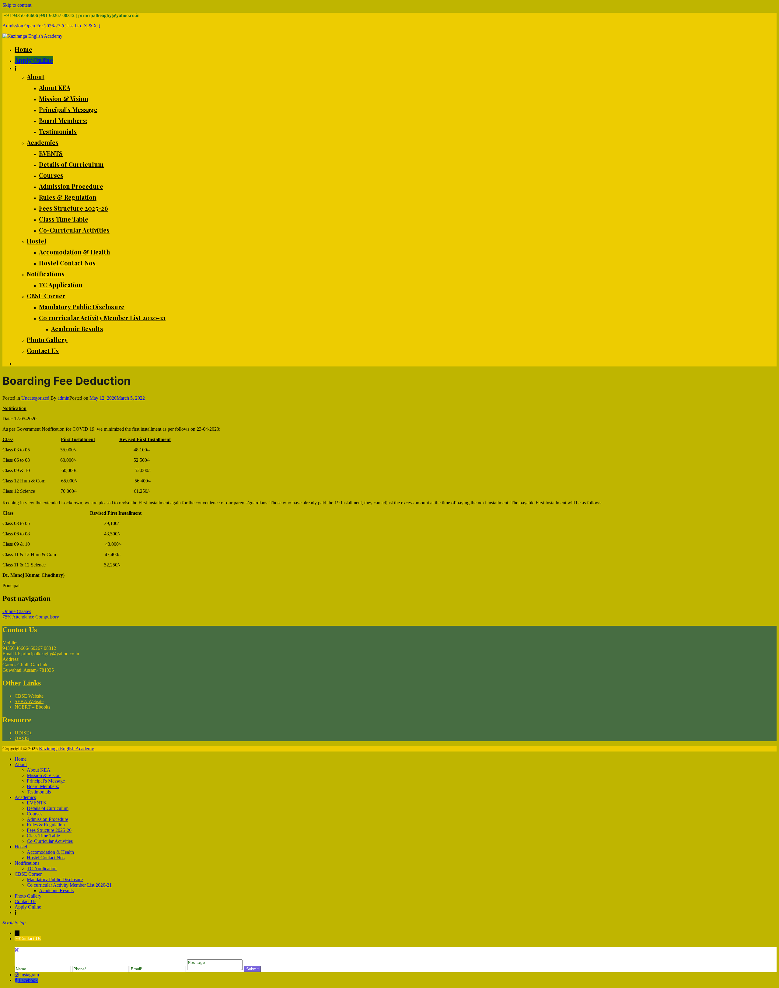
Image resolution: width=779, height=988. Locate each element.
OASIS (22, 738)
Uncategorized (35, 398)
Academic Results (77, 328)
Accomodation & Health (74, 252)
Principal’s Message (68, 109)
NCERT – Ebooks (32, 706)
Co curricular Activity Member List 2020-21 (102, 318)
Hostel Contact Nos (67, 263)
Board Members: (63, 120)
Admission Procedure (71, 186)
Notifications (46, 274)
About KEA (54, 87)
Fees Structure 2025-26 (73, 208)
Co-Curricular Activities (74, 230)
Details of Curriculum (71, 164)
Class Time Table (63, 219)
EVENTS (51, 153)
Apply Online (34, 60)
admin (63, 398)
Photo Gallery (47, 339)
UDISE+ (23, 732)
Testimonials (58, 131)
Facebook (28, 980)
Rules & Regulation (67, 197)
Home (23, 49)
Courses (51, 175)
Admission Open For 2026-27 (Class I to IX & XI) (51, 25)
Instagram (29, 974)
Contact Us (43, 350)
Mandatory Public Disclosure (81, 307)
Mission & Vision (63, 98)
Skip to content (16, 5)
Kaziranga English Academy (66, 748)
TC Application (60, 285)
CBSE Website (29, 696)
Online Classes (16, 611)
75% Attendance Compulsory (30, 616)
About (35, 76)
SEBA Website (29, 701)
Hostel (36, 241)
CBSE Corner (46, 296)
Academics (42, 142)
